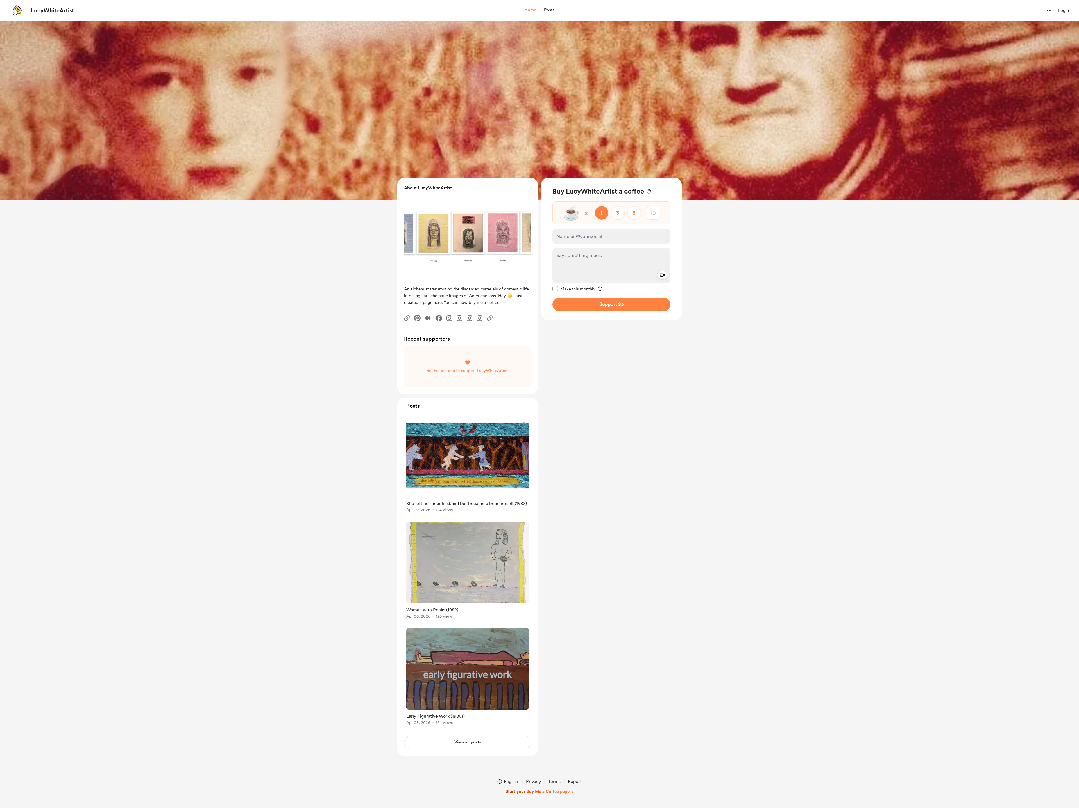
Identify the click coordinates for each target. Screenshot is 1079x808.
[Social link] (407, 318)
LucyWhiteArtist (52, 10)
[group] (467, 464)
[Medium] (428, 318)
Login (1063, 10)
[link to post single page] (467, 464)
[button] (530, 10)
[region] (611, 249)
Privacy (533, 781)
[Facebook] (439, 318)
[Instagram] (449, 318)
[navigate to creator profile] (17, 10)
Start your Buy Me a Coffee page (538, 791)
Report (574, 781)
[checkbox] (573, 288)
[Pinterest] (417, 318)
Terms (554, 781)
